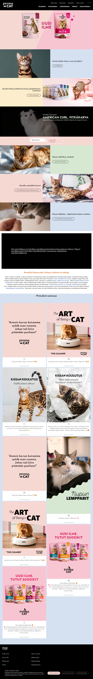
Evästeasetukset (82, 673)
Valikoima (42, 7)
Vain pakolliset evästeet (68, 673)
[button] (24, 335)
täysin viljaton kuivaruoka (61, 281)
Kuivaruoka (52, 7)
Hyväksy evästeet (54, 673)
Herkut (74, 7)
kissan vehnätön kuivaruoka (63, 279)
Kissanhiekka (85, 7)
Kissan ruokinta (35, 654)
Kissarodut (62, 3)
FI (88, 3)
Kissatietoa (71, 3)
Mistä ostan (54, 3)
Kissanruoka (5, 654)
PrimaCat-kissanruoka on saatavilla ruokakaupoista (65, 284)
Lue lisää (20, 675)
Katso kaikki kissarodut (53, 141)
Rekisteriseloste (35, 661)
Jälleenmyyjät (35, 657)
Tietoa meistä (80, 3)
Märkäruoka (65, 7)
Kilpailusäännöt (35, 665)
